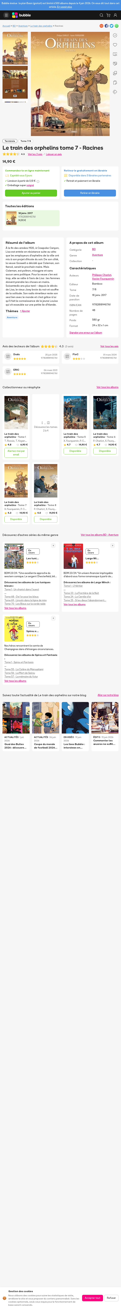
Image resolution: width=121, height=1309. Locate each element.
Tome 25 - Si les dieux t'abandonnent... (85, 600)
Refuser (111, 1297)
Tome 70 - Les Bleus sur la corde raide (25, 603)
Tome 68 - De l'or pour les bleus (21, 596)
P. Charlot (85, 440)
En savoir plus (64, 6)
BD (14, 25)
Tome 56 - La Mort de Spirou (19, 672)
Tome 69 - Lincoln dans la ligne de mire (25, 600)
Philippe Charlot (101, 274)
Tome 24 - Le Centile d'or (77, 596)
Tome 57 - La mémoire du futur (21, 676)
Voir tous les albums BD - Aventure (99, 534)
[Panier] (108, 15)
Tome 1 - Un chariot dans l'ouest (21, 589)
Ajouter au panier (31, 192)
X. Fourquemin (71, 440)
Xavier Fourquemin (103, 278)
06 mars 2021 (50, 370)
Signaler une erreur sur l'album (85, 332)
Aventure (23, 25)
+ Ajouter (25, 310)
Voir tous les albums (107, 387)
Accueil (6, 25)
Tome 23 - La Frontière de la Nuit (81, 593)
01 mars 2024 (110, 354)
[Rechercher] (101, 15)
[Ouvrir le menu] (6, 15)
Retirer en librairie (90, 192)
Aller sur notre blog (108, 695)
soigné (30, 185)
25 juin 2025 (51, 354)
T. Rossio (9, 440)
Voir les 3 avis (35, 154)
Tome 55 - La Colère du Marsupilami (23, 669)
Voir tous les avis (109, 346)
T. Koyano (21, 440)
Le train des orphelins (41, 25)
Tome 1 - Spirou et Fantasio (19, 662)
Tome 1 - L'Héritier (73, 585)
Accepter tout (92, 1297)
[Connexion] (115, 15)
